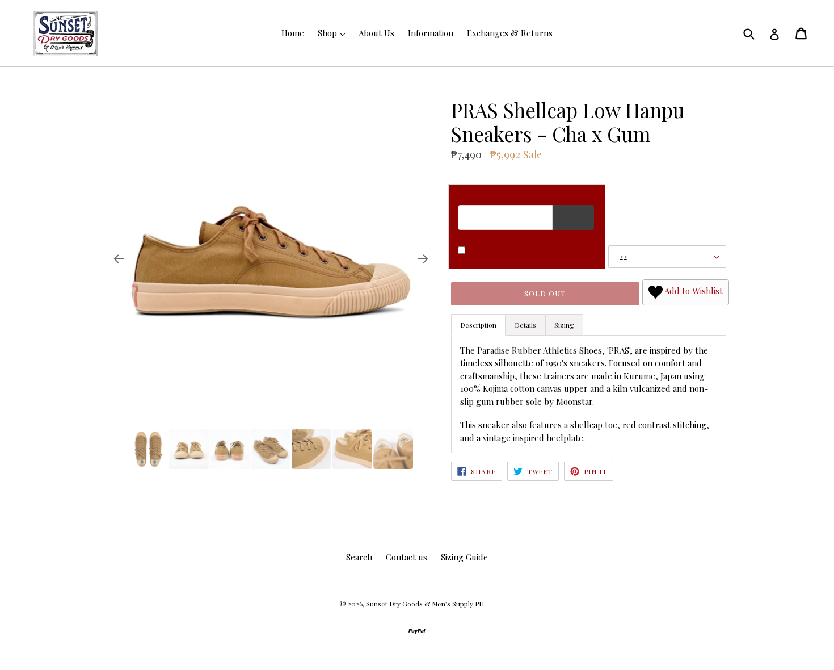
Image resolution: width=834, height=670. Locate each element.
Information (430, 33)
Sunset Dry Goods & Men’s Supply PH (425, 603)
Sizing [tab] (564, 324)
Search (359, 557)
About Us (376, 33)
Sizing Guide (464, 557)
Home (292, 33)
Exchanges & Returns (510, 33)
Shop (328, 33)
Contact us (406, 557)
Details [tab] (525, 324)
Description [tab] (478, 324)
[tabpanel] (588, 394)
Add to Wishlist (693, 291)
